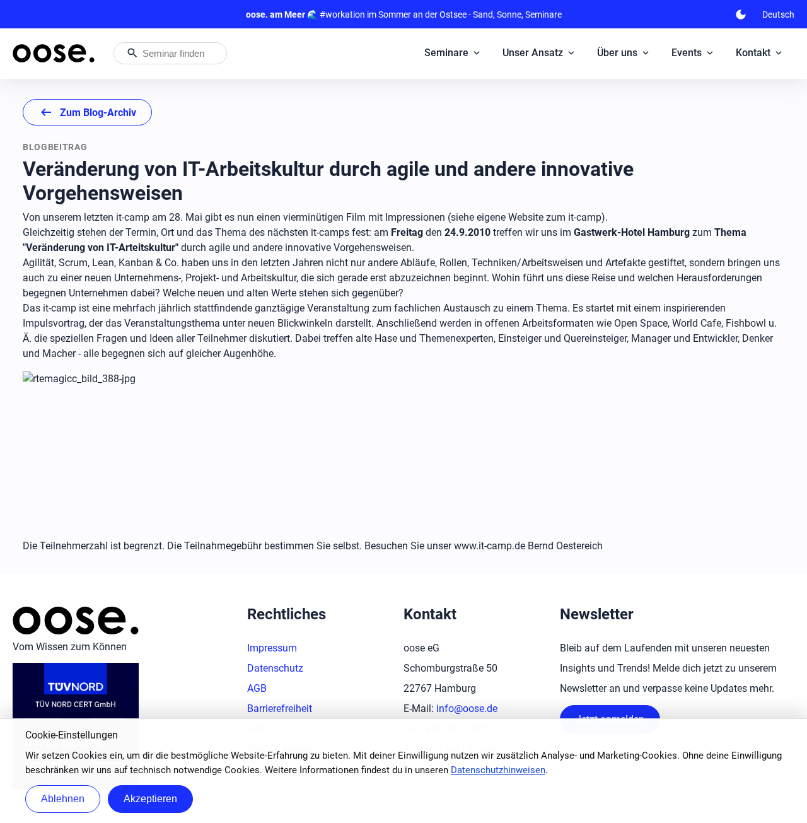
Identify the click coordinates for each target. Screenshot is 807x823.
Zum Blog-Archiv (87, 112)
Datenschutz (275, 668)
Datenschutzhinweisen (498, 770)
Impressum (272, 648)
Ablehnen (62, 798)
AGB (257, 688)
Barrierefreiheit (279, 709)
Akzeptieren (150, 798)
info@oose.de (466, 709)
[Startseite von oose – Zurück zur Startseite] (54, 53)
